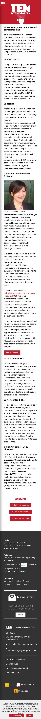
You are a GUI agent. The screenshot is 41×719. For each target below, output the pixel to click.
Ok (29, 716)
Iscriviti (20, 615)
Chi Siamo (10, 633)
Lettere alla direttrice (21, 512)
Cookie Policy (16, 716)
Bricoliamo (23, 691)
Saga (11, 685)
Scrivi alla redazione (21, 505)
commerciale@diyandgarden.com (21, 650)
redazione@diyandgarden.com (23, 644)
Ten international (28, 685)
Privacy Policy (12, 673)
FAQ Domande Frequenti (17, 668)
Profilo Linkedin (12, 353)
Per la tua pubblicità (21, 519)
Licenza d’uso (12, 664)
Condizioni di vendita (15, 659)
